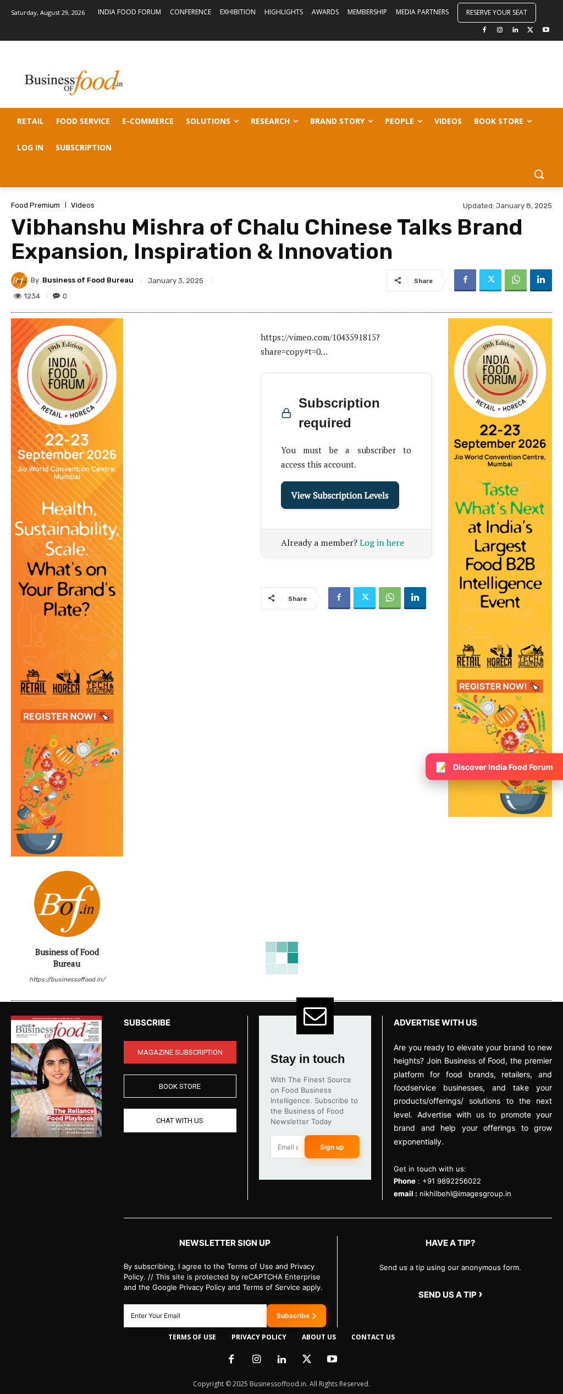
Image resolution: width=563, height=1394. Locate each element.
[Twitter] (530, 30)
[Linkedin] (515, 30)
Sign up (332, 1147)
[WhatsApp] (516, 280)
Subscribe (293, 1315)
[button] (539, 174)
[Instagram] (500, 30)
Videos (83, 205)
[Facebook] (484, 30)
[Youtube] (545, 30)
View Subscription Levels (340, 495)
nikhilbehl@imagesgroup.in (465, 1193)
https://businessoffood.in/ (67, 979)
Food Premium (35, 205)
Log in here (382, 542)
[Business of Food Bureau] (21, 280)
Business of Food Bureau (88, 280)
